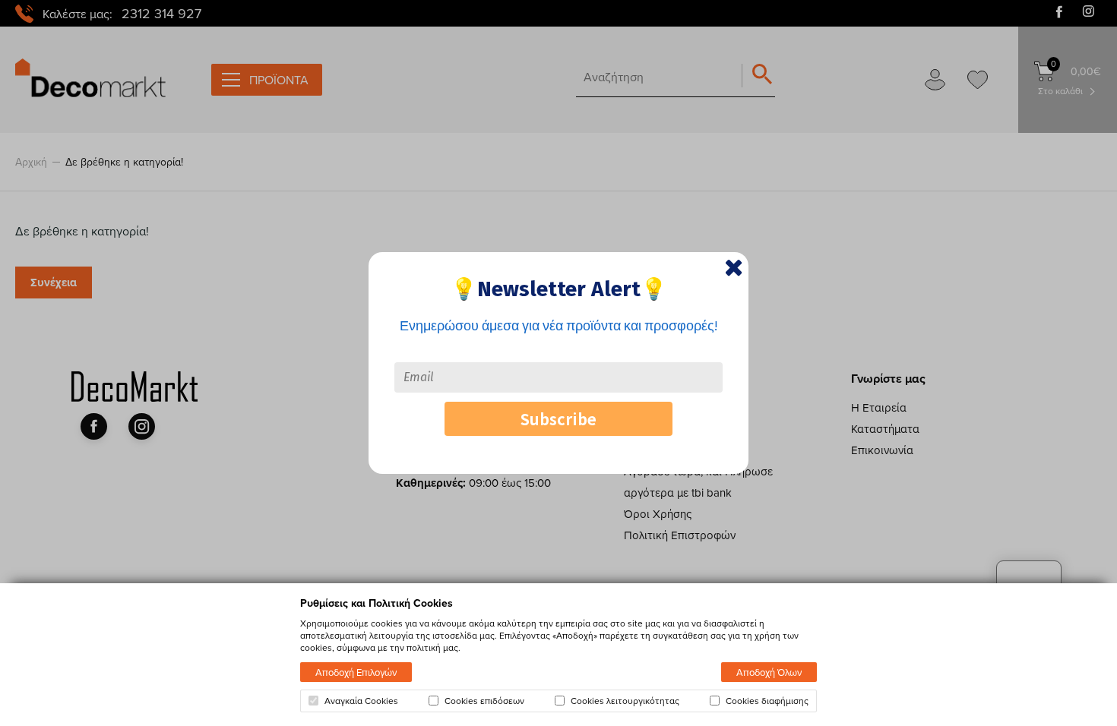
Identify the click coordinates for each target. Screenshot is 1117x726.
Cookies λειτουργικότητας (625, 701)
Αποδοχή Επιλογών (356, 672)
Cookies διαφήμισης (767, 701)
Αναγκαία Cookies (361, 701)
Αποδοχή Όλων (769, 672)
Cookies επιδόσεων (484, 701)
